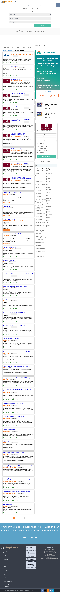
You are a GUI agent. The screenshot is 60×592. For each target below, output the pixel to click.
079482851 (49, 92)
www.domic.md (49, 53)
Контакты (5, 570)
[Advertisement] (30, 40)
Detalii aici (47, 108)
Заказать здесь (47, 95)
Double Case (6, 276)
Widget (5, 577)
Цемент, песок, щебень (44, 87)
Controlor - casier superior (43, 150)
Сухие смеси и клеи (43, 69)
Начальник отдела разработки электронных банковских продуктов (44, 131)
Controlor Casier (40, 152)
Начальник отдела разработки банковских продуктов (44, 139)
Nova (4, 207)
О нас (5, 555)
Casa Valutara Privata (8, 248)
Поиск (42, 25)
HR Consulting (6, 431)
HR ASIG (5, 194)
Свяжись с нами (30, 538)
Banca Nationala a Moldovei (9, 467)
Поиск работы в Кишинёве (7, 585)
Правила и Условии (8, 574)
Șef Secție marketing (41, 136)
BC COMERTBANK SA (16, 80)
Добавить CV (43, 5)
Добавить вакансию (33, 5)
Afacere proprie (6, 506)
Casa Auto (5, 379)
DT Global (5, 367)
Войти (49, 5)
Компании (6, 563)
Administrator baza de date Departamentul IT (43, 142)
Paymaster (5, 261)
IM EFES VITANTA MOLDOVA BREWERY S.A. (22, 54)
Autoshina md (6, 392)
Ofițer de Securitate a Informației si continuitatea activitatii (45, 146)
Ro (54, 5)
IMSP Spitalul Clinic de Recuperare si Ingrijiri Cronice (15, 220)
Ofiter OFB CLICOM (41, 148)
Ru (58, 5)
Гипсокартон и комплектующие (46, 73)
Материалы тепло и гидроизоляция (48, 85)
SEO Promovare (7, 581)
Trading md (6, 235)
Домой (5, 552)
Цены (5, 566)
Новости (5, 559)
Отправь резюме (44, 156)
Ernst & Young (14, 67)
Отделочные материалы (44, 71)
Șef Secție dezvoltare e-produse (44, 134)
